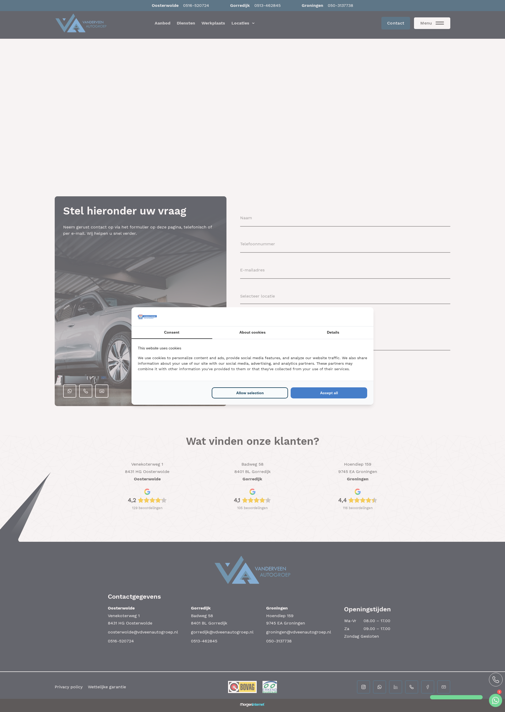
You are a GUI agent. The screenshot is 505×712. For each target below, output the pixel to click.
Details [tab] (333, 332)
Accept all (329, 393)
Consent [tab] (171, 332)
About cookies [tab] (252, 332)
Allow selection (250, 393)
